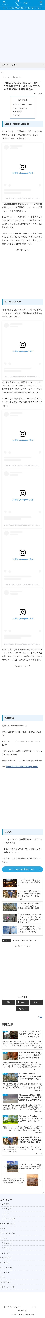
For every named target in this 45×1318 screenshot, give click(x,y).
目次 (19, 100)
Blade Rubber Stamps (23, 105)
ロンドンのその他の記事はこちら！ (22, 869)
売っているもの (21, 108)
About (33, 1307)
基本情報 (18, 112)
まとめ (17, 115)
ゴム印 (34, 940)
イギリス (17, 940)
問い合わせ (22, 1310)
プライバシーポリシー (12, 1307)
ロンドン (7, 940)
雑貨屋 (26, 940)
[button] (22, 1008)
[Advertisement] (22, 33)
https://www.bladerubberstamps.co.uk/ (22, 767)
